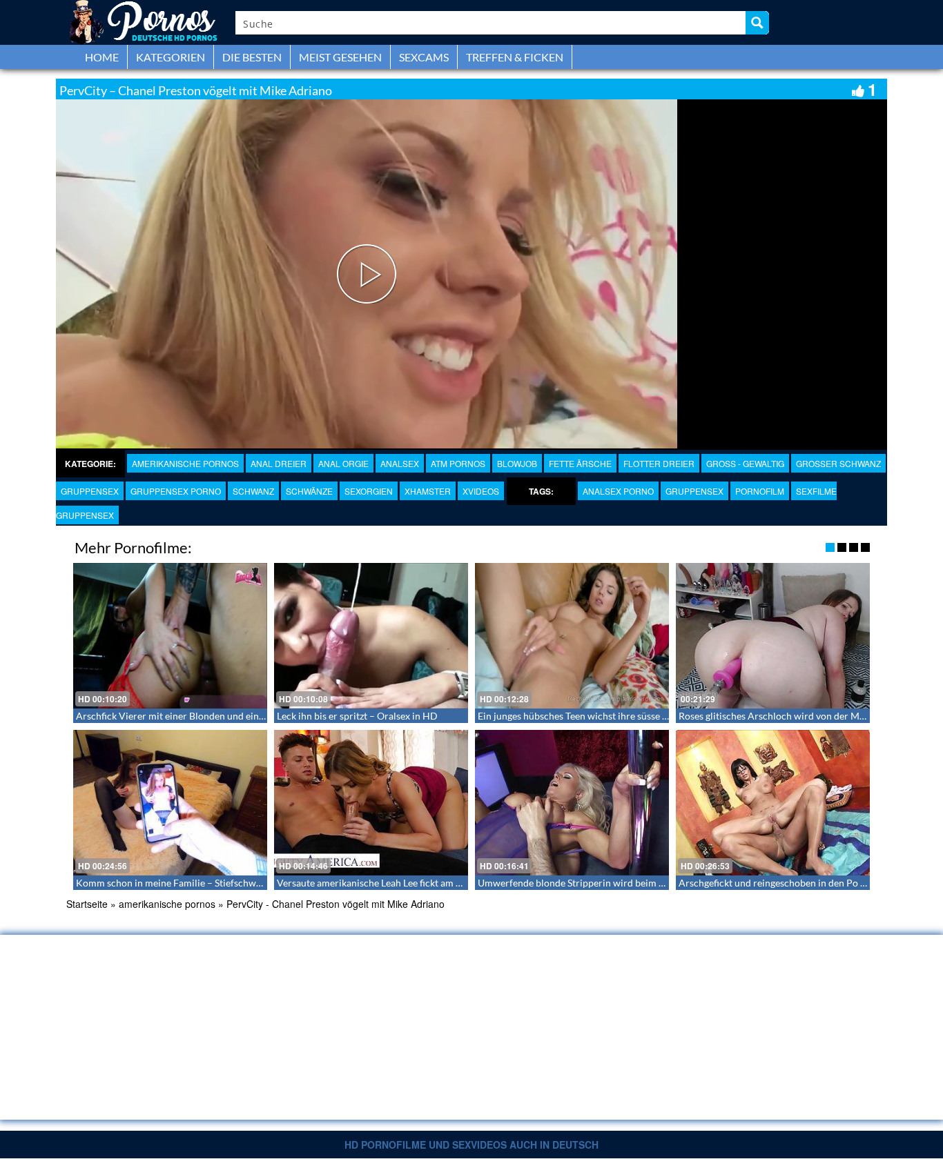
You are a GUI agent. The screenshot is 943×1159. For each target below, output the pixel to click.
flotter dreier (658, 463)
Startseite (87, 904)
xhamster (428, 491)
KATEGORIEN (170, 56)
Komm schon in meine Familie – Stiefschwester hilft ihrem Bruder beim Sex (237, 883)
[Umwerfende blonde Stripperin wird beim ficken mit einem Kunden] (572, 802)
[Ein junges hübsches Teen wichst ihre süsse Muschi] (572, 636)
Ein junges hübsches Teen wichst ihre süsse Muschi (586, 716)
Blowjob (517, 463)
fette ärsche (580, 463)
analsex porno (618, 491)
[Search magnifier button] (757, 22)
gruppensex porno (175, 491)
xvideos (481, 491)
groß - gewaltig (745, 463)
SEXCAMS (424, 56)
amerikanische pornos (185, 463)
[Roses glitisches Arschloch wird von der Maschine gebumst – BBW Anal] (773, 636)
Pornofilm (759, 491)
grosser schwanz (838, 463)
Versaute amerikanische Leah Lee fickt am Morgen (383, 883)
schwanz (253, 491)
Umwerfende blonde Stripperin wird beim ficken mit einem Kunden (621, 883)
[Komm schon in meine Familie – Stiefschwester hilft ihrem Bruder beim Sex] (170, 802)
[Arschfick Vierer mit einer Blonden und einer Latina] (170, 636)
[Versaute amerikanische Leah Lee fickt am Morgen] (371, 802)
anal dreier (279, 463)
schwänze (309, 491)
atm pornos (458, 463)
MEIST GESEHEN (340, 56)
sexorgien (368, 491)
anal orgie (343, 463)
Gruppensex (90, 491)
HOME (102, 56)
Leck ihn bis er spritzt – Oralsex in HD (357, 716)
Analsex (399, 463)
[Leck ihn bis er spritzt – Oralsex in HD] (371, 636)
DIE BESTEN (252, 56)
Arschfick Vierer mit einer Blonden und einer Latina (186, 716)
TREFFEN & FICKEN (514, 56)
